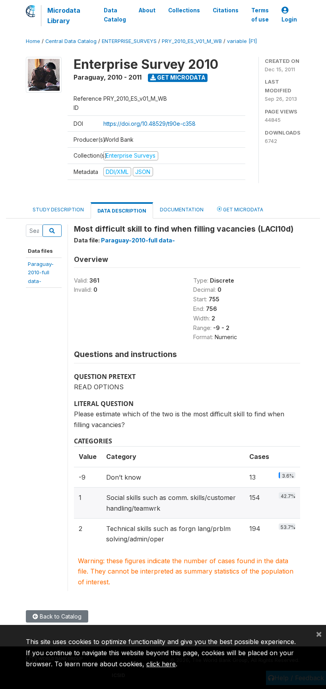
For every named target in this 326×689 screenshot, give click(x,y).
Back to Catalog (60, 616)
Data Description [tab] (121, 211)
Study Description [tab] (58, 210)
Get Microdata (181, 77)
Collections (184, 10)
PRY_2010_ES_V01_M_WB (192, 41)
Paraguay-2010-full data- (138, 240)
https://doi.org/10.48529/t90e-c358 (149, 123)
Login (289, 19)
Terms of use (260, 14)
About (147, 10)
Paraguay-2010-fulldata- (41, 272)
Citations (226, 10)
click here (161, 664)
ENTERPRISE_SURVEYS (129, 41)
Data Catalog (115, 14)
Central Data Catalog (71, 41)
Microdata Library (63, 15)
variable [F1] (242, 41)
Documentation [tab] (182, 210)
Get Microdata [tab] (242, 210)
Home (33, 41)
